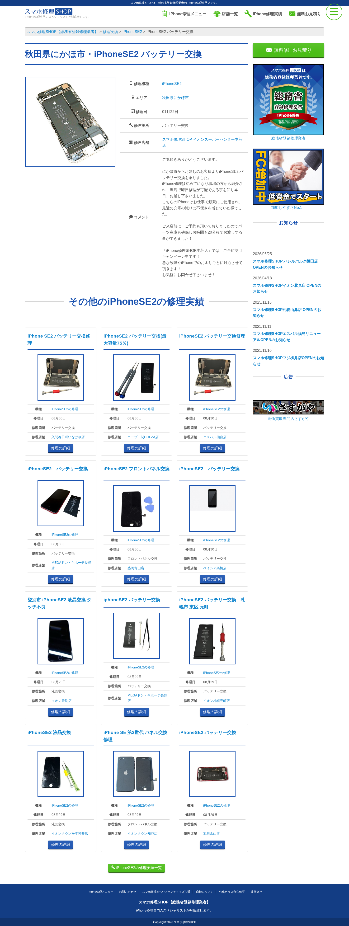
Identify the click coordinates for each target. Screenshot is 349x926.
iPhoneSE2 (172, 84)
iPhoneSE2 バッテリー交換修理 (212, 336)
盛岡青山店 (135, 568)
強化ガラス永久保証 (232, 891)
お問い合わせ (127, 891)
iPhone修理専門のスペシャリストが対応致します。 (174, 910)
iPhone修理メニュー (100, 891)
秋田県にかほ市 (175, 98)
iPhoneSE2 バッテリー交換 (58, 468)
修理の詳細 (60, 448)
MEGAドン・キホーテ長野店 (71, 565)
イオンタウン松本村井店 (70, 833)
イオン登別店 (61, 701)
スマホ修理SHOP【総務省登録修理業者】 (174, 902)
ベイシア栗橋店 (214, 568)
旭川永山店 (211, 833)
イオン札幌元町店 (216, 701)
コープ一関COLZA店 (143, 437)
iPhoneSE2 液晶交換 (49, 732)
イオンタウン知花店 (142, 833)
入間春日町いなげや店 (68, 437)
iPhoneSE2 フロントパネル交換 (137, 468)
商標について (204, 891)
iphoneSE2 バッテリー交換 (132, 599)
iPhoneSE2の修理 (65, 409)
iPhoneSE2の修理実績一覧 (138, 868)
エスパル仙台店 (214, 437)
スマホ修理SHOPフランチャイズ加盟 (166, 891)
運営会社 (256, 891)
